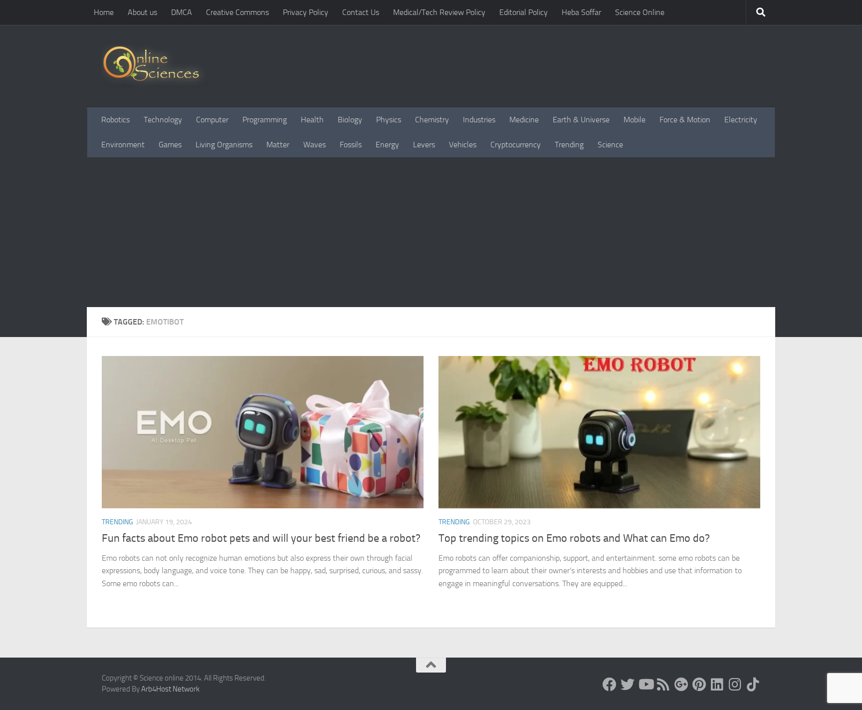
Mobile (635, 119)
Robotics (115, 119)
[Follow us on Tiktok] (753, 685)
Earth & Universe (581, 119)
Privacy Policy (305, 12)
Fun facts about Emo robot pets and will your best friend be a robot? (261, 538)
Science (610, 144)
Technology (163, 119)
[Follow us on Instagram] (735, 685)
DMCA (181, 12)
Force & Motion (684, 119)
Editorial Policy (523, 12)
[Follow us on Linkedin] (717, 685)
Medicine (524, 119)
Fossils (351, 144)
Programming (264, 119)
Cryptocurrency (515, 144)
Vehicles (462, 144)
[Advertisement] (431, 232)
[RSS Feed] (663, 685)
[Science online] (610, 685)
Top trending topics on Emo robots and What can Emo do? (574, 538)
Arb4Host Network (170, 689)
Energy (387, 144)
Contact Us (360, 12)
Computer (212, 119)
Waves (314, 144)
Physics (388, 119)
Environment (123, 144)
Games (170, 144)
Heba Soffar (581, 12)
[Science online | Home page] (155, 66)
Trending (569, 144)
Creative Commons (237, 12)
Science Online (639, 12)
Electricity (740, 119)
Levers (424, 144)
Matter (277, 144)
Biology (350, 119)
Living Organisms (224, 144)
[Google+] (681, 685)
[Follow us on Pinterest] (699, 685)
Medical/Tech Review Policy (439, 12)
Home (104, 12)
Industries (479, 119)
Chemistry (432, 119)
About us (142, 12)
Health (312, 119)
